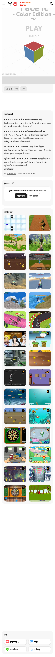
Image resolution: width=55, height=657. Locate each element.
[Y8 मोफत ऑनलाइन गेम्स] (12, 4)
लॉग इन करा (34, 196)
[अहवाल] (23, 88)
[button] (8, 169)
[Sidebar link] (3, 4)
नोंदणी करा (21, 196)
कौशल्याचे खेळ (11, 173)
